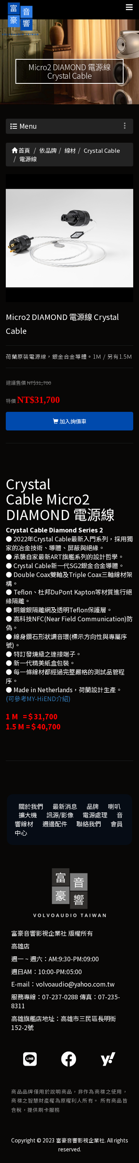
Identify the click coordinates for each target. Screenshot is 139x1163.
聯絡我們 (88, 823)
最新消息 (65, 806)
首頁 (23, 150)
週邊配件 (54, 823)
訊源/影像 (59, 814)
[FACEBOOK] (68, 1058)
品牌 (92, 806)
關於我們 (31, 806)
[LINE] (30, 1058)
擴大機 (28, 814)
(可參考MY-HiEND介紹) (38, 698)
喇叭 (114, 806)
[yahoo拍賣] (108, 1058)
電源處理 (95, 814)
